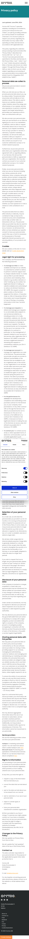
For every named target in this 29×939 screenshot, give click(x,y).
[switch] (25, 473)
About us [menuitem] (4, 913)
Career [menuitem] (4, 924)
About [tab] (23, 444)
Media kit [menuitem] (4, 920)
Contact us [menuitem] (5, 915)
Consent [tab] (5, 444)
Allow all (14, 487)
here (21, 748)
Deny (14, 497)
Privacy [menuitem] (4, 926)
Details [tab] (14, 444)
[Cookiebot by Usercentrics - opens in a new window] (21, 441)
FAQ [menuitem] (3, 922)
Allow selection (14, 492)
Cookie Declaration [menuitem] (7, 928)
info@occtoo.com (12, 873)
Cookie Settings (6, 937)
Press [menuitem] (3, 917)
